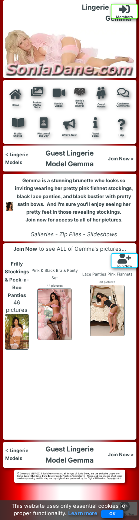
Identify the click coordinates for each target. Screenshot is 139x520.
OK (112, 513)
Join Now (25, 249)
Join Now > (121, 158)
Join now (35, 220)
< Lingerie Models (17, 159)
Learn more (82, 513)
